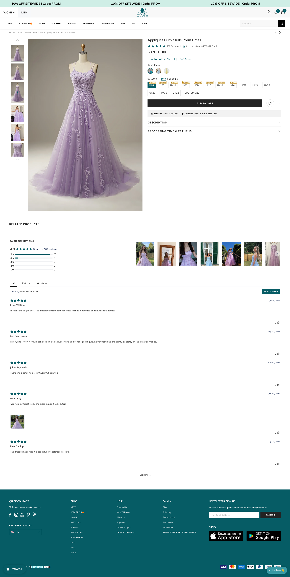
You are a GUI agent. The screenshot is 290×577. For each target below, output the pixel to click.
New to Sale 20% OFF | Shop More (169, 59)
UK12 (185, 85)
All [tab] (13, 283)
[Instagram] (16, 515)
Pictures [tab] (26, 283)
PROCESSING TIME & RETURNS (170, 131)
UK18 (220, 85)
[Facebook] (10, 515)
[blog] (35, 515)
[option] (85, 125)
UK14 (197, 85)
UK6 (151, 85)
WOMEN (9, 12)
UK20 (232, 85)
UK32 (176, 92)
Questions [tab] (42, 283)
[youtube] (22, 515)
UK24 (255, 85)
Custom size (192, 92)
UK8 (162, 85)
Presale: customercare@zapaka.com (25, 507)
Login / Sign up (268, 13)
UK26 (267, 85)
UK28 (152, 92)
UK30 (164, 92)
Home (12, 32)
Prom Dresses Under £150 (30, 32)
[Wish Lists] (270, 103)
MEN (24, 12)
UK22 (244, 85)
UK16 (208, 85)
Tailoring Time (160, 113)
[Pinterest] (29, 515)
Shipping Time (192, 113)
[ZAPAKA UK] (142, 12)
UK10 (173, 85)
